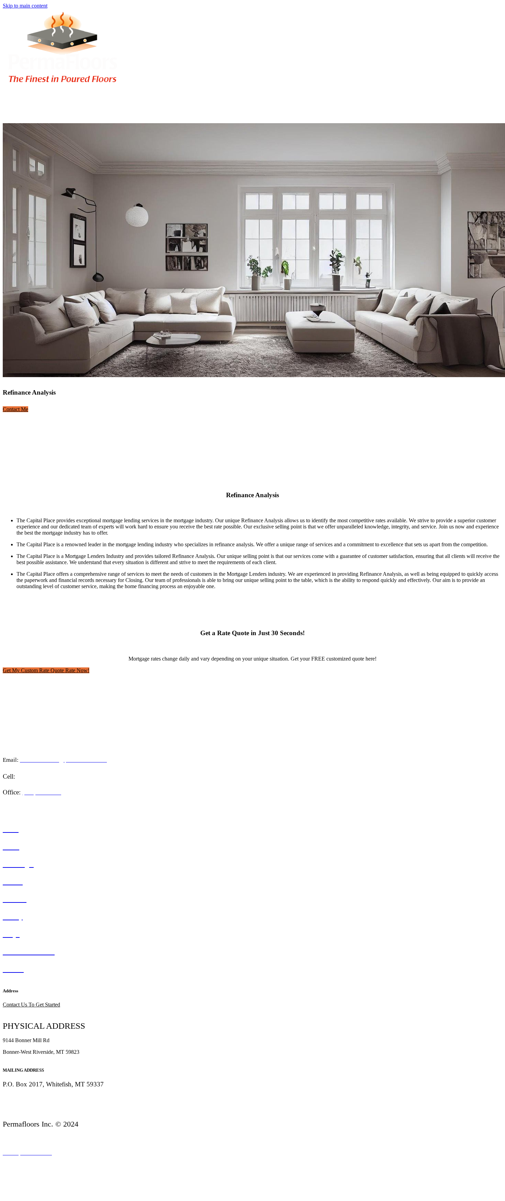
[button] (15, 409)
